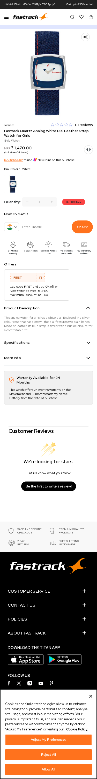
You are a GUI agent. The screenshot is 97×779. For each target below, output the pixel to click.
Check (82, 227)
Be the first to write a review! (49, 486)
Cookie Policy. (77, 729)
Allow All (48, 769)
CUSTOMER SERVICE (29, 591)
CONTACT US (21, 605)
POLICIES (17, 619)
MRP (7, 148)
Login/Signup (13, 160)
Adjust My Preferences (48, 739)
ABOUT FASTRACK (27, 633)
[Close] (90, 696)
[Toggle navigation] (6, 17)
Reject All (48, 754)
